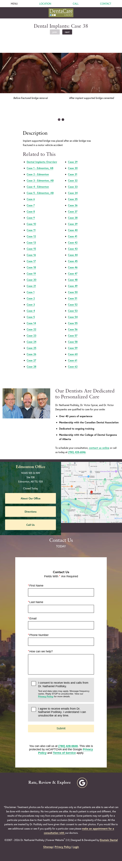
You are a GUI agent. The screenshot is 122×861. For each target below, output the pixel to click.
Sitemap (48, 846)
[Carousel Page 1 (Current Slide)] (59, 119)
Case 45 (73, 261)
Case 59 (73, 348)
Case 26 (31, 354)
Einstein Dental (109, 840)
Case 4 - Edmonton (38, 186)
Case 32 (73, 180)
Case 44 (73, 255)
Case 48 (73, 279)
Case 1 (30, 292)
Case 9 (31, 217)
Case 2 (31, 298)
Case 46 (73, 267)
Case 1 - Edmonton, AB (40, 168)
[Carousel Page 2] (63, 119)
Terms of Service (64, 752)
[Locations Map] (91, 491)
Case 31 (72, 174)
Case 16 (31, 255)
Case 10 (31, 224)
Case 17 (31, 261)
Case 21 (31, 286)
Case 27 (31, 360)
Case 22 (31, 329)
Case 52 (73, 304)
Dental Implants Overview (42, 161)
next (67, 32)
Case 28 (31, 366)
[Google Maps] (82, 783)
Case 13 (31, 242)
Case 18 (31, 267)
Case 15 (31, 248)
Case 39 (73, 224)
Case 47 (72, 273)
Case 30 (73, 168)
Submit (61, 728)
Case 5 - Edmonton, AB (40, 192)
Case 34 (73, 192)
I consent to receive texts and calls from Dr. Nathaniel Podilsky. (63, 689)
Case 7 (31, 205)
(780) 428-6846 (77, 452)
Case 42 (73, 242)
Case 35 (73, 199)
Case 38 (73, 217)
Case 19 (31, 273)
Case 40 (73, 230)
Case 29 (73, 161)
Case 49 (73, 286)
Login (76, 846)
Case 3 (31, 304)
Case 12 (31, 236)
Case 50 (73, 292)
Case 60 (73, 354)
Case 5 (31, 317)
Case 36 (73, 205)
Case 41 (72, 236)
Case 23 (31, 335)
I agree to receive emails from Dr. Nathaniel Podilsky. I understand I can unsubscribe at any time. (62, 712)
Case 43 (73, 248)
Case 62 (73, 366)
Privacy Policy (45, 696)
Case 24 (31, 341)
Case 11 (31, 230)
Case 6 (31, 199)
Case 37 (72, 211)
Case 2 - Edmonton (38, 174)
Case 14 (31, 323)
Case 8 (31, 211)
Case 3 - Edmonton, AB (40, 180)
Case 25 (31, 348)
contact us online (99, 447)
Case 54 (73, 317)
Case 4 (31, 310)
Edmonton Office (30, 467)
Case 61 (72, 360)
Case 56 (73, 329)
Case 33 (73, 186)
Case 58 (73, 341)
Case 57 (72, 335)
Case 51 (72, 298)
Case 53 (73, 310)
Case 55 (73, 323)
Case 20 (31, 279)
